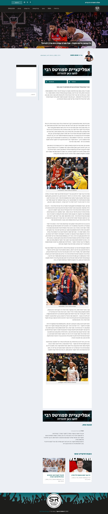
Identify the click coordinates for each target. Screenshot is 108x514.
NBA (49, 8)
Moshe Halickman (57, 479)
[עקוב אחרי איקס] (27, 2)
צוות (19, 8)
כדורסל (56, 8)
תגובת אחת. (43, 55)
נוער (43, 8)
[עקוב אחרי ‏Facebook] (30, 2)
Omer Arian (74, 55)
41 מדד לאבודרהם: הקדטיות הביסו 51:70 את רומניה (55, 476)
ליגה (48, 55)
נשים (59, 481)
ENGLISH (11, 8)
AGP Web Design (44, 511)
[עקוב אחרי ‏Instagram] (24, 2)
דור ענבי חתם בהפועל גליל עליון (80, 475)
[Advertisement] (26, 78)
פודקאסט (36, 8)
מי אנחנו (26, 8)
